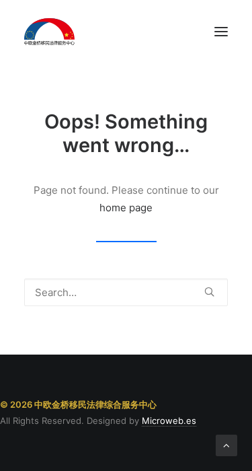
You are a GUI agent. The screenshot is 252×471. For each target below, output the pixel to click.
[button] (221, 31)
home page (126, 207)
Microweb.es (169, 420)
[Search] (126, 292)
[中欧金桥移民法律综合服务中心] (49, 31)
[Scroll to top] (226, 444)
